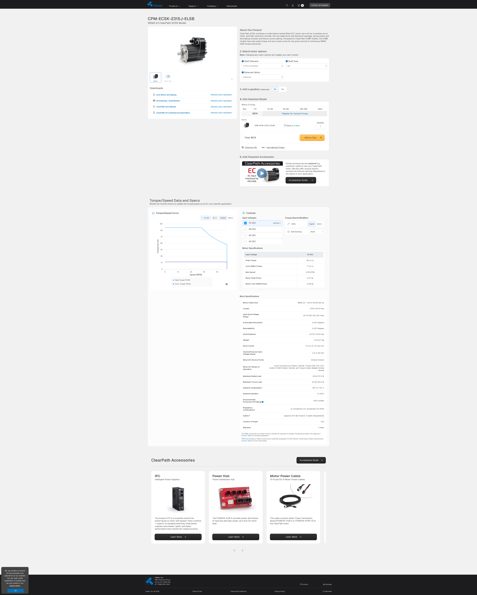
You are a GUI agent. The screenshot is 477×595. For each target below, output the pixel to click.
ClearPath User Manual (166, 107)
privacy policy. (14, 586)
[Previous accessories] (234, 550)
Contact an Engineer (319, 5)
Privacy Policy (280, 591)
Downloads (232, 6)
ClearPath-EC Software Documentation (173, 113)
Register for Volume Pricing (295, 113)
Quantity (320, 123)
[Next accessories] (242, 550)
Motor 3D (168, 81)
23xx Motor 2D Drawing (166, 95)
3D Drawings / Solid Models (168, 101)
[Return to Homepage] (154, 4)
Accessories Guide (298, 180)
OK (15, 591)
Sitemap (328, 584)
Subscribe (328, 591)
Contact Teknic (246, 436)
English (223, 218)
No (275, 89)
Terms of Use (197, 591)
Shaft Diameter (251, 61)
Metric (230, 218)
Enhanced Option (252, 72)
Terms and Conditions (238, 591)
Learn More (176, 536)
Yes (282, 89)
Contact (305, 584)
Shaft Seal (293, 61)
